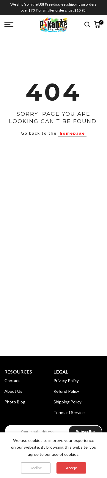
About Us (13, 391)
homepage (72, 133)
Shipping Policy (67, 401)
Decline (36, 468)
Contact (12, 380)
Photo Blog (14, 401)
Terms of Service (69, 412)
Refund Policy (66, 391)
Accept (71, 468)
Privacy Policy (66, 380)
